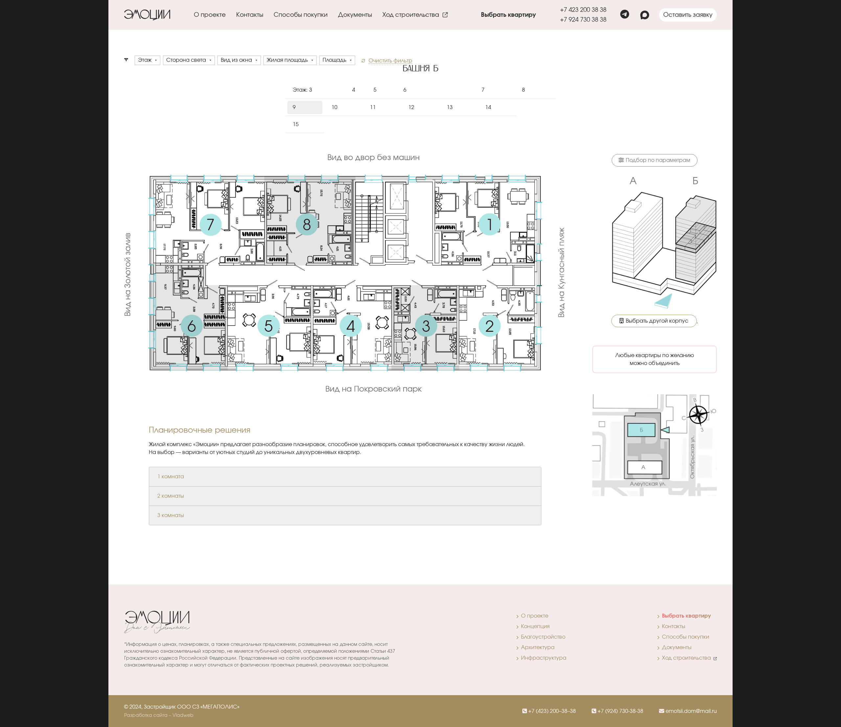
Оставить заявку (688, 15)
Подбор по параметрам (657, 160)
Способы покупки (301, 15)
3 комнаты (170, 515)
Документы (355, 15)
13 (450, 107)
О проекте (533, 616)
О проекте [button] (210, 15)
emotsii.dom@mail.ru (690, 711)
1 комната (170, 476)
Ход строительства (412, 15)
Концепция (534, 626)
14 (488, 107)
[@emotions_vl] (624, 15)
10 (334, 107)
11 (373, 107)
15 (296, 124)
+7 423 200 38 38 (583, 10)
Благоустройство (541, 637)
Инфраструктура (542, 658)
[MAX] (645, 15)
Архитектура (536, 647)
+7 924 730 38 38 (583, 20)
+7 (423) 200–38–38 (551, 711)
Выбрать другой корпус (656, 321)
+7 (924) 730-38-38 (619, 711)
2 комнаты (170, 496)
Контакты (249, 15)
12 (411, 107)
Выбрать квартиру (508, 15)
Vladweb (182, 715)
